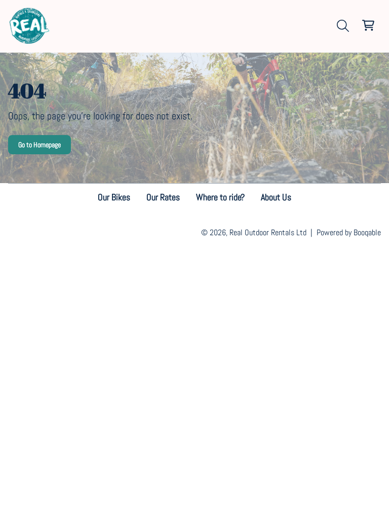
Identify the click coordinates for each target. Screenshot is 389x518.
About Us (276, 197)
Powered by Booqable (349, 232)
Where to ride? (220, 197)
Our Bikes (114, 197)
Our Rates (163, 197)
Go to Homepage (39, 144)
